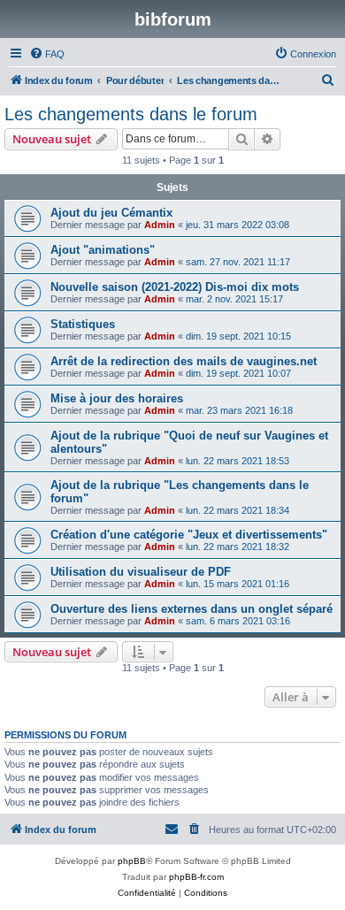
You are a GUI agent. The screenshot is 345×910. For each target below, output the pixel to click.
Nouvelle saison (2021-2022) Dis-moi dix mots (174, 287)
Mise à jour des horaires (116, 398)
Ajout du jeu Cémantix (111, 212)
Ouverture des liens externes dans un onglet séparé (191, 609)
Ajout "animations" (102, 249)
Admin (159, 224)
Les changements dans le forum (130, 114)
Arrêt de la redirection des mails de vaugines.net (183, 361)
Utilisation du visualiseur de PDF (140, 571)
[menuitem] (47, 54)
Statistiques (82, 324)
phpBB (132, 861)
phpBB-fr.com (196, 877)
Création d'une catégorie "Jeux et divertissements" (188, 534)
